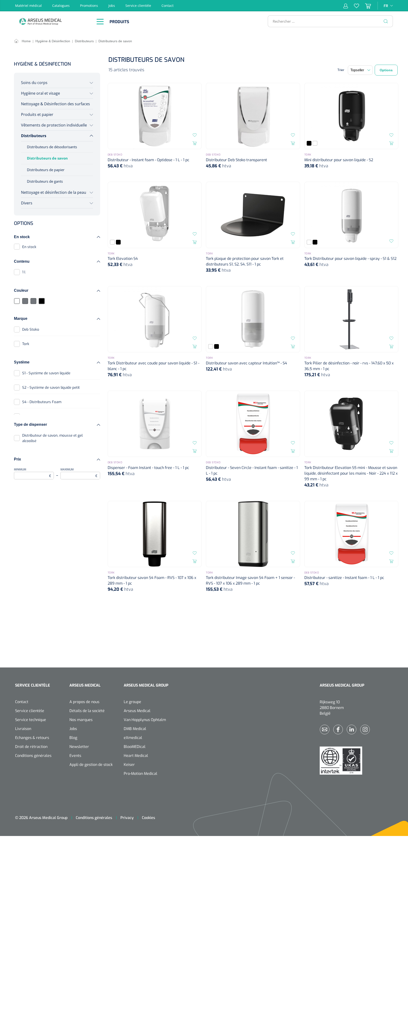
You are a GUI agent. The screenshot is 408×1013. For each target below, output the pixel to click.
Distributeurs (33, 135)
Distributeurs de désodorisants (52, 146)
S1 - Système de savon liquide (46, 373)
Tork (25, 344)
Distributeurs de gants (45, 181)
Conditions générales (33, 755)
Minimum (32, 473)
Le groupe (132, 701)
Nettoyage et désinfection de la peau (53, 192)
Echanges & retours (32, 737)
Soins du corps (34, 82)
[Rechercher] (386, 21)
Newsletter (79, 746)
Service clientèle (138, 5)
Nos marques (81, 719)
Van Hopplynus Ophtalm (145, 719)
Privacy (127, 817)
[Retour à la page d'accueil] (53, 21)
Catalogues (61, 5)
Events (75, 755)
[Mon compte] (345, 6)
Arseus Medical (137, 710)
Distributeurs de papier (45, 169)
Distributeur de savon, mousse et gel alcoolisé (52, 438)
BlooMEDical (134, 746)
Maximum (79, 473)
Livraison (23, 728)
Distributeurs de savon (47, 158)
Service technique (30, 719)
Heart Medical (136, 755)
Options (386, 70)
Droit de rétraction (31, 746)
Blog (73, 737)
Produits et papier (37, 114)
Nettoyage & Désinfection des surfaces (55, 103)
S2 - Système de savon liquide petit (51, 387)
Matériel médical (28, 5)
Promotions (89, 5)
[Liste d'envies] (353, 6)
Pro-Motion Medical (140, 773)
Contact (168, 5)
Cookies (148, 817)
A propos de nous (84, 701)
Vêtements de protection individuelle (54, 125)
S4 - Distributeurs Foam (41, 402)
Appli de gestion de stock (91, 764)
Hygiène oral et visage (40, 93)
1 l (23, 272)
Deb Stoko (30, 329)
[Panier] (365, 6)
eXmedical (133, 737)
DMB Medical (135, 728)
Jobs (111, 5)
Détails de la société (87, 710)
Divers (26, 203)
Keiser (129, 764)
